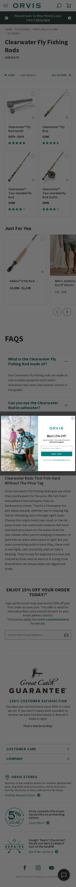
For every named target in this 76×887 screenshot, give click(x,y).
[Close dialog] (72, 418)
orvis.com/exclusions (59, 460)
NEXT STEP (56, 454)
